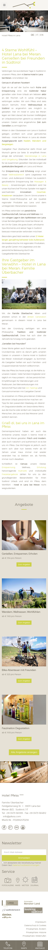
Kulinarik (22, 471)
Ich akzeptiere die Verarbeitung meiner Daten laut (21, 864)
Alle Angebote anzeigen (24, 752)
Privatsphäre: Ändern (36, 929)
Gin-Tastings (32, 388)
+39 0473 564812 (37, 813)
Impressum (40, 922)
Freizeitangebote (10, 474)
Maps (17, 885)
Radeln (27, 141)
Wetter (25, 885)
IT (37, 35)
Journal (34, 885)
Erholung (41, 467)
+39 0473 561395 (14, 813)
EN (41, 35)
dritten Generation (36, 317)
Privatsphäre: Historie (36, 932)
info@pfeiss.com (12, 816)
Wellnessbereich (17, 174)
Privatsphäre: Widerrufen (34, 936)
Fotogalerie (8, 885)
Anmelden (24, 858)
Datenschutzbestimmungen (26, 865)
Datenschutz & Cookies (35, 925)
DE (32, 35)
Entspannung (8, 467)
